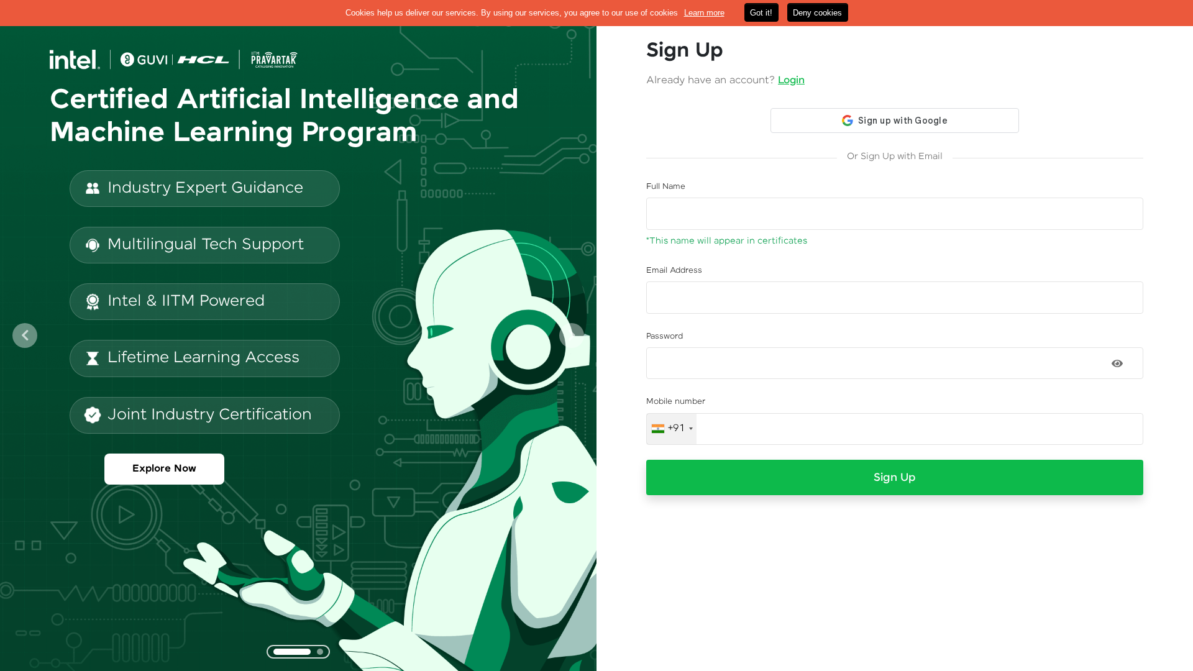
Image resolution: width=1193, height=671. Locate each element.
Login (791, 80)
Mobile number (675, 401)
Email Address (674, 270)
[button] (24, 335)
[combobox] (672, 429)
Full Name (665, 186)
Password (664, 336)
